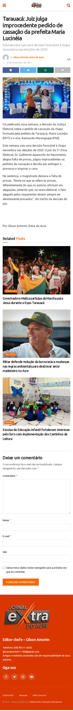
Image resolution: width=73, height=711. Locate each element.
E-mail (7, 536)
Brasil (9, 422)
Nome (7, 520)
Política (10, 354)
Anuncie (23, 695)
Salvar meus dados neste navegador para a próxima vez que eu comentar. (36, 569)
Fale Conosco (39, 695)
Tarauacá (11, 291)
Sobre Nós (8, 695)
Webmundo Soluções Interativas (46, 702)
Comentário (10, 475)
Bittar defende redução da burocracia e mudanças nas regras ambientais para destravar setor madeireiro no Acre (36, 366)
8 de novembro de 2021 (19, 62)
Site (5, 552)
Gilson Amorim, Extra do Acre (28, 57)
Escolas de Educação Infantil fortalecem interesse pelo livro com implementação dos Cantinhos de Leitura (36, 434)
